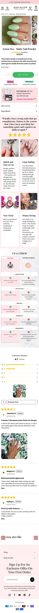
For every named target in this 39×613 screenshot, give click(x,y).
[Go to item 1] (19, 391)
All (7, 14)
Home (2, 14)
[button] (2, 8)
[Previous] (3, 538)
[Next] (36, 538)
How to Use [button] (5, 106)
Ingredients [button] (5, 111)
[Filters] (3, 402)
